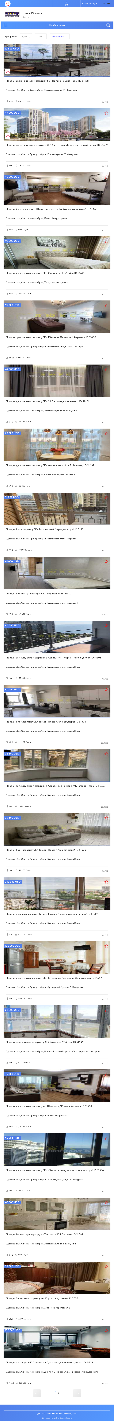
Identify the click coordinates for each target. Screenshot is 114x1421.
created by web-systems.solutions (59, 1418)
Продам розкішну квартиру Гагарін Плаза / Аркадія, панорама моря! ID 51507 (52, 914)
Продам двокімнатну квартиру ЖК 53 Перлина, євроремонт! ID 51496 (48, 401)
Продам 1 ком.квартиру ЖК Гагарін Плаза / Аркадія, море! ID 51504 (46, 722)
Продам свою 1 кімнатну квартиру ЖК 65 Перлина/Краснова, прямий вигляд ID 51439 (57, 145)
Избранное (67, 3)
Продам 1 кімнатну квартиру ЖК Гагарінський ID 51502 (39, 594)
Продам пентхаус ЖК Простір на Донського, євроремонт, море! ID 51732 (49, 1363)
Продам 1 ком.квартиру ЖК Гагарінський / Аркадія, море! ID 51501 (45, 529)
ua (103, 3)
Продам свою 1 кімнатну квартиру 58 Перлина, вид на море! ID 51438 (47, 81)
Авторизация (89, 3)
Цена (39, 36)
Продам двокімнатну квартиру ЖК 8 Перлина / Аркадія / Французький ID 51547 (54, 978)
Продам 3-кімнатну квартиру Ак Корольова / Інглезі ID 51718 (42, 1298)
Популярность (59, 36)
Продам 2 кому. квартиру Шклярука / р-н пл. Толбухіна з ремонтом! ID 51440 (51, 209)
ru (108, 3)
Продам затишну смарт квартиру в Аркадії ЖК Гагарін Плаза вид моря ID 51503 (53, 658)
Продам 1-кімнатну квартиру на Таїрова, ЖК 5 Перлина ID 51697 (44, 1234)
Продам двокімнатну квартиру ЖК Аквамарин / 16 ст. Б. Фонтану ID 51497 (50, 465)
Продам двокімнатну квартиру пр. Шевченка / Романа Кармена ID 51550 (49, 1106)
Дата (24, 36)
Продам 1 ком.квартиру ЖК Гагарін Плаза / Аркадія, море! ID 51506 (46, 850)
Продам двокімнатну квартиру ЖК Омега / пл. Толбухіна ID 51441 (45, 273)
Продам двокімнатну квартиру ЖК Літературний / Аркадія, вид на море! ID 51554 (55, 1170)
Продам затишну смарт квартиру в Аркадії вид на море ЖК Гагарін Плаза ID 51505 (55, 786)
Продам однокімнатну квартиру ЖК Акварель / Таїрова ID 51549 (45, 1042)
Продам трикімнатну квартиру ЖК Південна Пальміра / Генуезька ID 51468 (51, 337)
